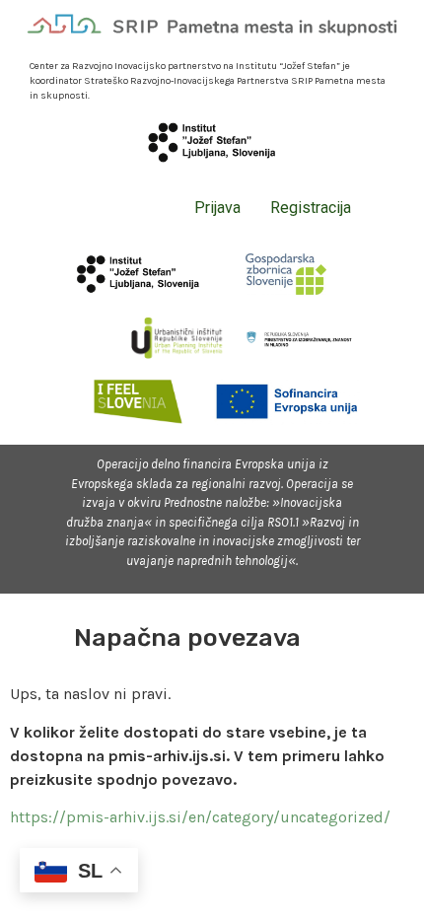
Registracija (310, 207)
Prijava (217, 207)
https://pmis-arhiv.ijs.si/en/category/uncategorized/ (200, 817)
